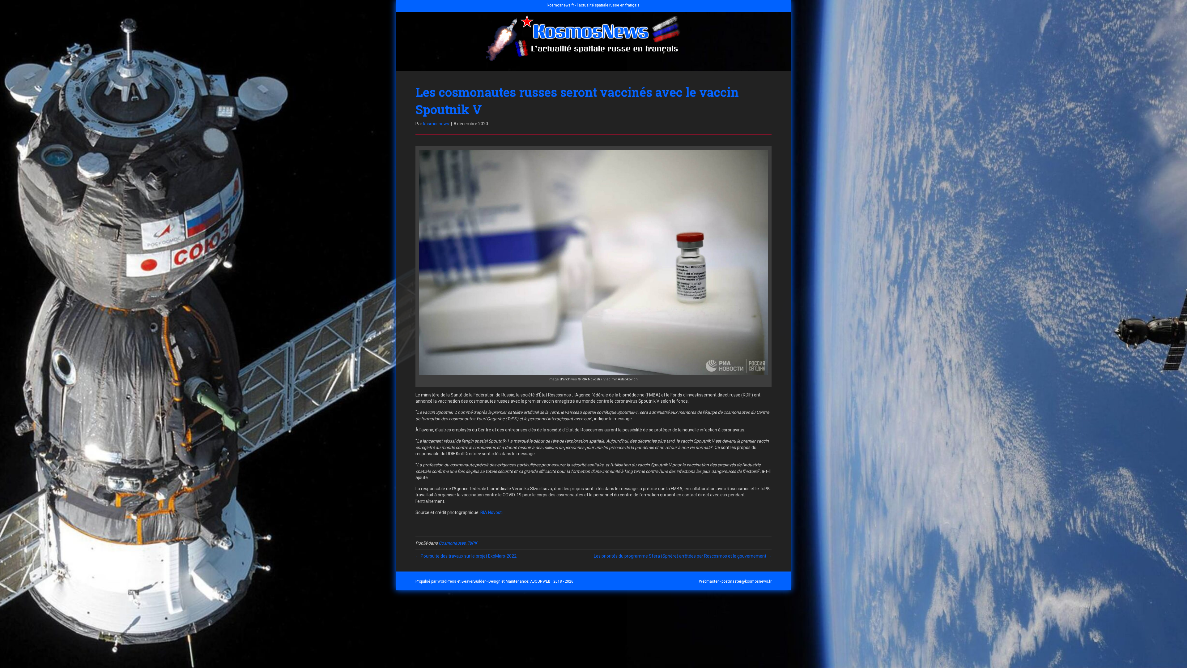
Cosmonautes (452, 543)
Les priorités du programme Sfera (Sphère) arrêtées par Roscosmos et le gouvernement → (683, 556)
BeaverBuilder (474, 581)
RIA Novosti (491, 512)
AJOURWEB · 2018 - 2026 (551, 581)
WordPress (446, 581)
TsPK (472, 543)
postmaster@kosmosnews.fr (746, 581)
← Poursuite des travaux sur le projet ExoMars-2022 (466, 556)
